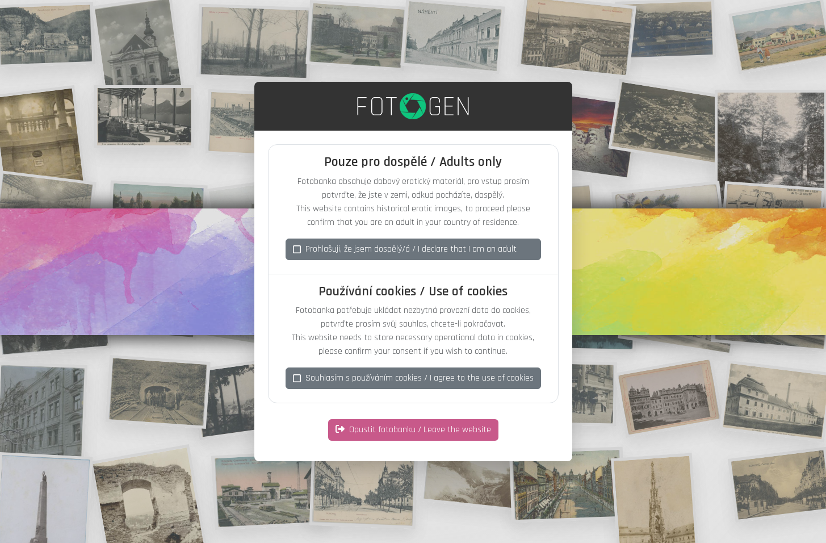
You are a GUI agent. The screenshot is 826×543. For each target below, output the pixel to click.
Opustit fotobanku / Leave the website (420, 430)
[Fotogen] (413, 106)
